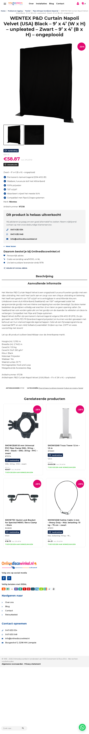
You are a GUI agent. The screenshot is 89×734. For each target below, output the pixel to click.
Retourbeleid (11, 615)
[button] (82, 727)
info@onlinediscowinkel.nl (23, 239)
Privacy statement (32, 664)
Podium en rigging (15, 11)
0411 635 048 (16, 234)
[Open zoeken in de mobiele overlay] (14, 728)
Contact (60, 4)
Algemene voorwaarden (12, 664)
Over (31, 4)
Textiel (27, 11)
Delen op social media (16, 268)
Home (3, 11)
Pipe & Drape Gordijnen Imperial (45, 11)
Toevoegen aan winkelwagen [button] (19, 472)
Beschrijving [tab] (44, 276)
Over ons (9, 602)
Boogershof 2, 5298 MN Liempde (20, 643)
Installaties (41, 4)
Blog (51, 4)
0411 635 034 (16, 230)
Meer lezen (11, 246)
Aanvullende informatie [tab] (44, 283)
